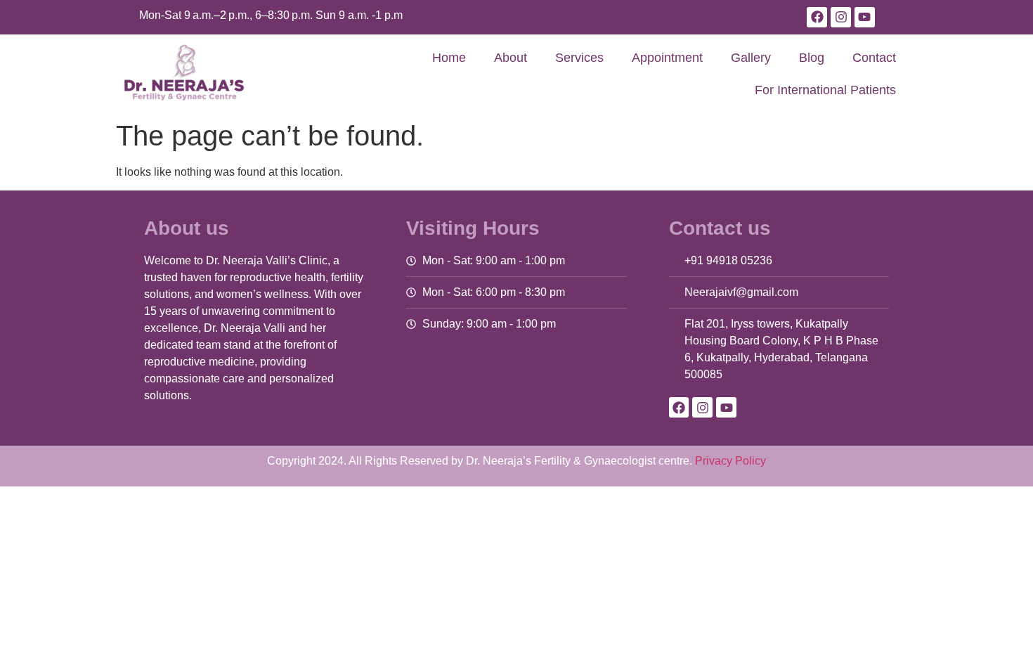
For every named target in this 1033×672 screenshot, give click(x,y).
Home (449, 58)
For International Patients (825, 90)
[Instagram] (841, 17)
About (510, 58)
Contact (874, 58)
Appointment (667, 58)
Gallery (751, 58)
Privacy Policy (730, 461)
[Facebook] (817, 17)
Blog (811, 58)
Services (579, 58)
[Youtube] (865, 17)
